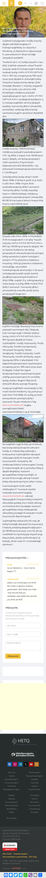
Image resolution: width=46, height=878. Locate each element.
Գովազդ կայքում (20, 853)
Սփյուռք (11, 798)
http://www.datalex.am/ (13, 405)
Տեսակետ (35, 812)
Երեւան (34, 798)
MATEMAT (16, 868)
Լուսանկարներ (34, 805)
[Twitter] (15, 875)
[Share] (40, 875)
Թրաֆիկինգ (11, 809)
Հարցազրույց (34, 809)
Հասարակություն (11, 782)
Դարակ (11, 776)
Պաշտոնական (34, 789)
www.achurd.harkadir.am (13, 496)
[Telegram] (20, 875)
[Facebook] (5, 875)
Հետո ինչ (11, 772)
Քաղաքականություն (11, 789)
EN (31, 3)
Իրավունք (11, 786)
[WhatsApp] (25, 875)
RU (26, 3)
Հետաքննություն (11, 779)
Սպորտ (34, 786)
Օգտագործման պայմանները (14, 856)
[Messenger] (10, 875)
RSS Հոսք (33, 856)
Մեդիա (11, 812)
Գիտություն (34, 802)
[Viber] (30, 875)
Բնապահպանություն (34, 776)
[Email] (35, 875)
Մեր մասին (7, 853)
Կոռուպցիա (34, 795)
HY (20, 3)
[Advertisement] (23, 706)
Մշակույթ (34, 782)
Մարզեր (34, 779)
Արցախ (11, 795)
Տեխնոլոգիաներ (11, 805)
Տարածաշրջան (11, 802)
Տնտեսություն (34, 772)
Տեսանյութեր (11, 818)
